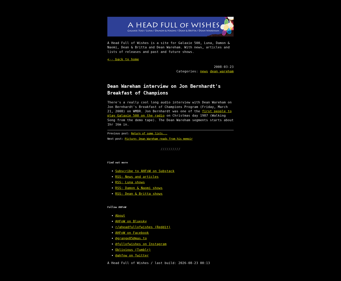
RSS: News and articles (137, 177)
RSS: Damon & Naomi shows (139, 188)
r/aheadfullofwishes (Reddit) (142, 227)
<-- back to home (123, 59)
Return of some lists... (149, 133)
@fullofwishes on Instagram (141, 244)
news (204, 71)
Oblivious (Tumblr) (133, 250)
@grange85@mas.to (131, 238)
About (120, 215)
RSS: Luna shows (130, 182)
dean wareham (222, 71)
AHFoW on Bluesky (131, 221)
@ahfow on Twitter (132, 255)
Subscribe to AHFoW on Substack (144, 171)
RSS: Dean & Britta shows (139, 194)
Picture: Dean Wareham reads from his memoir (159, 138)
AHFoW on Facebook (132, 233)
